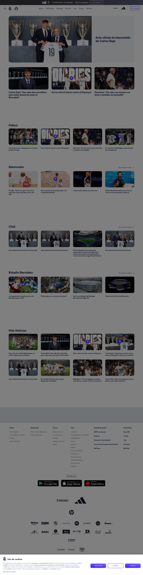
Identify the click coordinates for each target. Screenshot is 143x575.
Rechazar (132, 565)
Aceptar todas (98, 565)
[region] (71, 565)
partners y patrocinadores (73, 567)
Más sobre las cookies (9, 571)
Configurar (115, 565)
